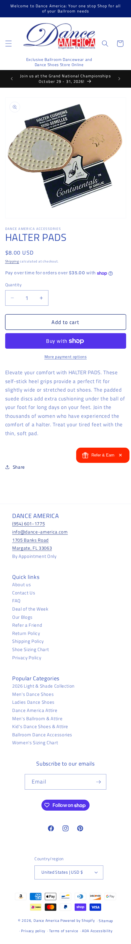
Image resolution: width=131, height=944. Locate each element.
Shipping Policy (28, 641)
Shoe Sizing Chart (30, 649)
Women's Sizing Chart (35, 742)
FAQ (16, 600)
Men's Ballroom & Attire (37, 718)
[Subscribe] (98, 782)
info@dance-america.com (40, 531)
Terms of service (63, 931)
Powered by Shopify (77, 921)
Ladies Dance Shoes (33, 702)
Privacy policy (33, 931)
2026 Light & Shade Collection (43, 685)
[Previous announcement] (12, 79)
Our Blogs (22, 617)
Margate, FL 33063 (32, 547)
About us (21, 584)
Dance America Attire (34, 710)
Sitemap (106, 921)
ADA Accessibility (97, 931)
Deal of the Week (30, 608)
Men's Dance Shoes (33, 694)
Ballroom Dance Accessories (42, 734)
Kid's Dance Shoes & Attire (40, 726)
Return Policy (26, 633)
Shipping (12, 261)
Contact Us (23, 592)
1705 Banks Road (30, 540)
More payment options (65, 357)
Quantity (13, 285)
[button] (8, 43)
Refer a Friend (27, 625)
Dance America (46, 921)
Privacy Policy (26, 657)
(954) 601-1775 (28, 523)
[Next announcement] (119, 79)
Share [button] (19, 466)
